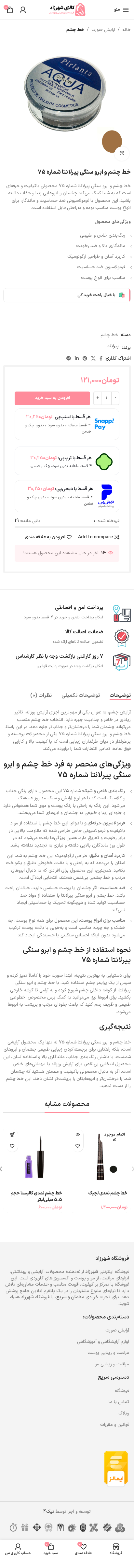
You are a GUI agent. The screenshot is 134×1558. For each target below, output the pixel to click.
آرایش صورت (117, 1330)
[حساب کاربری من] (22, 9)
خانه (126, 29)
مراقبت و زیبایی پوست (108, 1352)
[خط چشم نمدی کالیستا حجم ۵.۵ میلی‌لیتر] (34, 1157)
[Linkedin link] (77, 359)
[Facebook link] (101, 359)
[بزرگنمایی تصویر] (121, 153)
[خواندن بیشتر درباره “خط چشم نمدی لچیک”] (77, 1134)
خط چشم (75, 29)
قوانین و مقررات (114, 1424)
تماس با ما (119, 1402)
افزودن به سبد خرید (52, 398)
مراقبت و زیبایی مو (112, 1364)
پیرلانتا (113, 346)
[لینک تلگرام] (68, 359)
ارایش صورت (103, 29)
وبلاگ (123, 1413)
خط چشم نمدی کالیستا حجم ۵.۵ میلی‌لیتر (36, 1196)
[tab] (120, 695)
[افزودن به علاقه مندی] (77, 1146)
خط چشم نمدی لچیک (107, 1193)
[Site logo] (67, 9)
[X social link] (93, 359)
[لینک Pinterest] (85, 359)
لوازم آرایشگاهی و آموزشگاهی (103, 1341)
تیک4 (48, 1511)
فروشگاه (122, 1390)
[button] (12, 1134)
